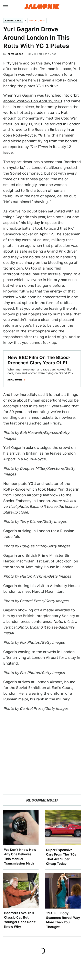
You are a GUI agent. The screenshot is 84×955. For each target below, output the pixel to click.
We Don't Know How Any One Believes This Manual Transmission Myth (20, 856)
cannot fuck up (43, 342)
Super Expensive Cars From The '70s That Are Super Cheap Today (61, 857)
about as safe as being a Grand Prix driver (39, 251)
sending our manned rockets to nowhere (39, 417)
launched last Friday (43, 423)
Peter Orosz (15, 54)
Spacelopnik (37, 20)
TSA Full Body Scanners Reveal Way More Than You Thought (63, 920)
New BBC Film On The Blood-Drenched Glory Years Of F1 (39, 360)
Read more (15, 380)
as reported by (25, 146)
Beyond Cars (13, 20)
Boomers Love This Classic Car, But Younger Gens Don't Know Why (19, 920)
